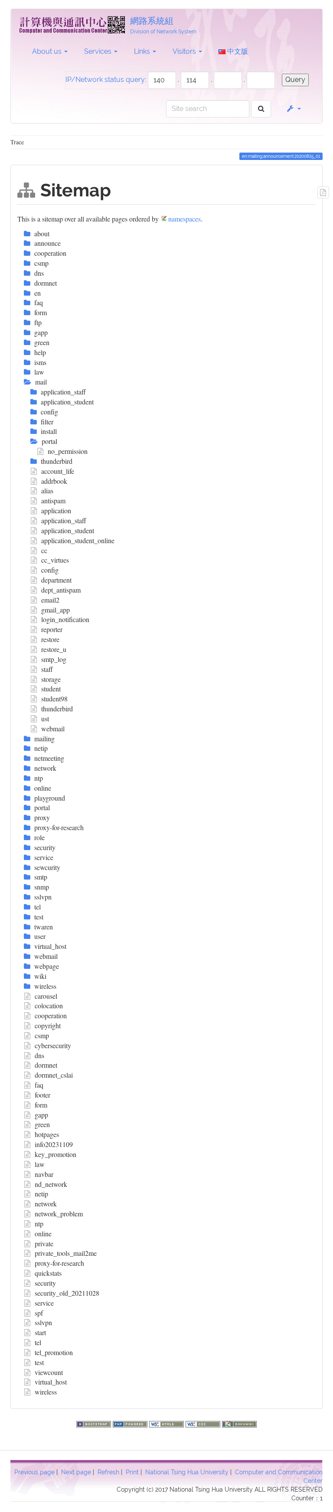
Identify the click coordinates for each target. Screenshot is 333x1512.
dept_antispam (61, 589)
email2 (50, 599)
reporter (51, 629)
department (56, 579)
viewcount (49, 1372)
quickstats (48, 1272)
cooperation (51, 1015)
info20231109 (54, 1144)
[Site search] (261, 109)
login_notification (65, 619)
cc (44, 550)
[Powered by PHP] (131, 1422)
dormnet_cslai (54, 1074)
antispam (53, 500)
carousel (46, 995)
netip (41, 1193)
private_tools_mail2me (66, 1253)
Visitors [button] (185, 51)
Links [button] (143, 51)
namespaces (184, 218)
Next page (76, 1472)
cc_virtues (55, 559)
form (41, 1104)
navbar (44, 1174)
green (42, 1124)
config (50, 569)
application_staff (63, 520)
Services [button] (98, 51)
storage (51, 679)
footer (42, 1094)
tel (38, 1342)
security (45, 1282)
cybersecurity (53, 1045)
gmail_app (55, 609)
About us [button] (47, 51)
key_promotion (55, 1154)
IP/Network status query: (105, 79)
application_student (67, 530)
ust (45, 718)
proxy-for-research (59, 1263)
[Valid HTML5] (167, 1422)
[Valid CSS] (204, 1422)
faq (39, 1084)
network (46, 1203)
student (51, 688)
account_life (57, 471)
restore (50, 639)
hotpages (47, 1134)
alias (47, 490)
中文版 (236, 51)
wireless (46, 1391)
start (40, 1332)
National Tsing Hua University (187, 1472)
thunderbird (57, 708)
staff (47, 669)
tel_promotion (54, 1352)
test (39, 1362)
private (44, 1243)
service (44, 1302)
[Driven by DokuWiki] (239, 1422)
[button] (293, 108)
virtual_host (51, 1381)
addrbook (54, 481)
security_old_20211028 (67, 1292)
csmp (42, 1035)
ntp (39, 1223)
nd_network (51, 1184)
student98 (54, 698)
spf (39, 1312)
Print (132, 1472)
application (56, 510)
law (40, 1164)
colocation (49, 1005)
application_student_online (77, 540)
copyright (48, 1025)
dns (39, 1055)
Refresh (108, 1472)
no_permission (68, 451)
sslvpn (43, 1322)
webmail (53, 728)
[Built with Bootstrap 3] (94, 1422)
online (43, 1233)
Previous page (34, 1472)
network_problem (59, 1213)
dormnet (46, 1064)
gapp (41, 1114)
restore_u (53, 649)
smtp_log (53, 659)
